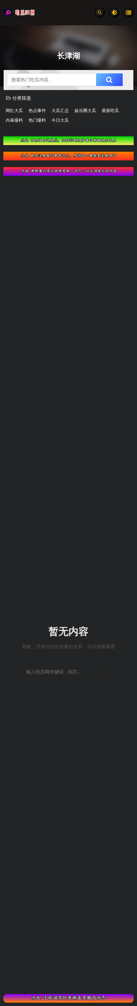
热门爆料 (37, 120)
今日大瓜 (60, 120)
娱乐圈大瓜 (85, 111)
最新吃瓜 (110, 111)
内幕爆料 (14, 120)
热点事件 (37, 111)
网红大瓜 (14, 111)
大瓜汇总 (60, 111)
